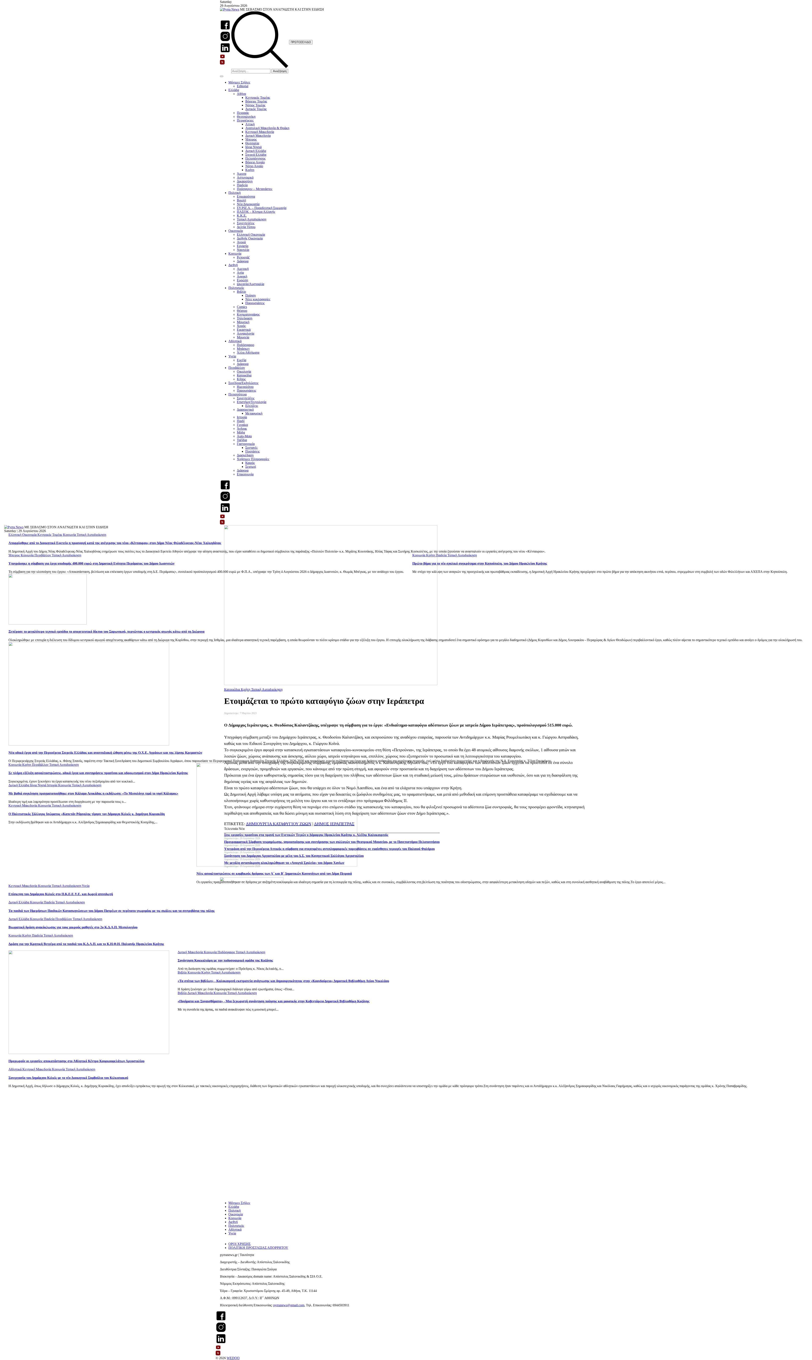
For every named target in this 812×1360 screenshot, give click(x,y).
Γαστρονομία (246, 444)
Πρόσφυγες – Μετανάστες (254, 189)
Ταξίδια (242, 440)
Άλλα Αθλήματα (248, 352)
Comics (242, 307)
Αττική (250, 124)
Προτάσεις (252, 451)
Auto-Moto (244, 436)
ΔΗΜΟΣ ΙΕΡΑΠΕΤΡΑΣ (334, 823)
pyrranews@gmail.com (288, 1305)
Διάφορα (242, 261)
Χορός (241, 326)
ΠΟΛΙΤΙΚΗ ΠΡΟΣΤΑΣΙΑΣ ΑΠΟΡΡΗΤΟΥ (258, 1247)
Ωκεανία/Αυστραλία (250, 284)
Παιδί (240, 421)
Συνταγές (251, 447)
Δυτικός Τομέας (256, 109)
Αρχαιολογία (245, 333)
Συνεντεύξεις (245, 223)
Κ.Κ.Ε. (242, 215)
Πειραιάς (243, 113)
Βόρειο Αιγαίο (255, 162)
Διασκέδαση (245, 455)
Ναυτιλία (243, 250)
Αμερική (243, 269)
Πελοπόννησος (255, 158)
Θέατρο (242, 310)
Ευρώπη (242, 280)
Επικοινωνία (245, 474)
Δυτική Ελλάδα (255, 151)
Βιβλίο (241, 291)
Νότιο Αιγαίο (254, 166)
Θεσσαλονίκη (246, 116)
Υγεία (232, 356)
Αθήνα (241, 94)
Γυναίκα (242, 425)
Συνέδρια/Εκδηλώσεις (243, 383)
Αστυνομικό (245, 177)
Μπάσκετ (243, 348)
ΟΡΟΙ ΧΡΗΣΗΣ (239, 1244)
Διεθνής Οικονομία (250, 238)
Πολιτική (234, 192)
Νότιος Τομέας (255, 105)
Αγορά (241, 242)
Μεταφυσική (253, 413)
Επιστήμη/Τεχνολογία (251, 402)
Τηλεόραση (244, 318)
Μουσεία (243, 337)
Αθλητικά (234, 341)
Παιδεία (242, 185)
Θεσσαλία (252, 143)
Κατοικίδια (244, 375)
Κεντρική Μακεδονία (259, 132)
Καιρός (250, 463)
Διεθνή (233, 265)
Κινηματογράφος (248, 314)
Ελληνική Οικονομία (251, 234)
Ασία (240, 272)
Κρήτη (249, 170)
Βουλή (241, 200)
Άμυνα (241, 173)
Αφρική (242, 276)
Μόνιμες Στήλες (239, 82)
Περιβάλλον (236, 367)
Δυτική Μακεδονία (258, 135)
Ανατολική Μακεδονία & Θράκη (267, 128)
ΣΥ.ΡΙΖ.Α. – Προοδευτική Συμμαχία (261, 208)
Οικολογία (244, 371)
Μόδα (241, 432)
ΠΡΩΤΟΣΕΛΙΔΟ (301, 42)
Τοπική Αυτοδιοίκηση (251, 219)
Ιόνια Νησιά (253, 147)
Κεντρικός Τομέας (257, 97)
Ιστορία (242, 417)
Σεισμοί (250, 466)
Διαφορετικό (245, 409)
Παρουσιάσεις (255, 303)
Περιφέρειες (245, 120)
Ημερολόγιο (245, 387)
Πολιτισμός (236, 288)
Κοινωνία (234, 253)
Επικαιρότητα (246, 196)
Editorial (242, 86)
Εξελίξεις (251, 406)
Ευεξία (241, 360)
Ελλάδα (233, 90)
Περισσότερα (237, 394)
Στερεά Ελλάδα (255, 154)
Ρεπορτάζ (243, 257)
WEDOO (233, 1358)
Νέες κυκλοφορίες (257, 299)
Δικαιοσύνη (244, 181)
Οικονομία (235, 231)
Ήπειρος (251, 139)
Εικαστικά (244, 329)
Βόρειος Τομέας (256, 101)
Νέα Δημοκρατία (248, 204)
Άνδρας (242, 428)
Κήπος (241, 379)
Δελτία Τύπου (246, 227)
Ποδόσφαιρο (245, 345)
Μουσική (243, 322)
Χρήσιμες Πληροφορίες (253, 459)
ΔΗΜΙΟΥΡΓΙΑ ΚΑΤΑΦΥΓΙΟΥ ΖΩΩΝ (278, 823)
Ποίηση (250, 295)
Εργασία (242, 246)
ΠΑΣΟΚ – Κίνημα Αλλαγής (256, 211)
